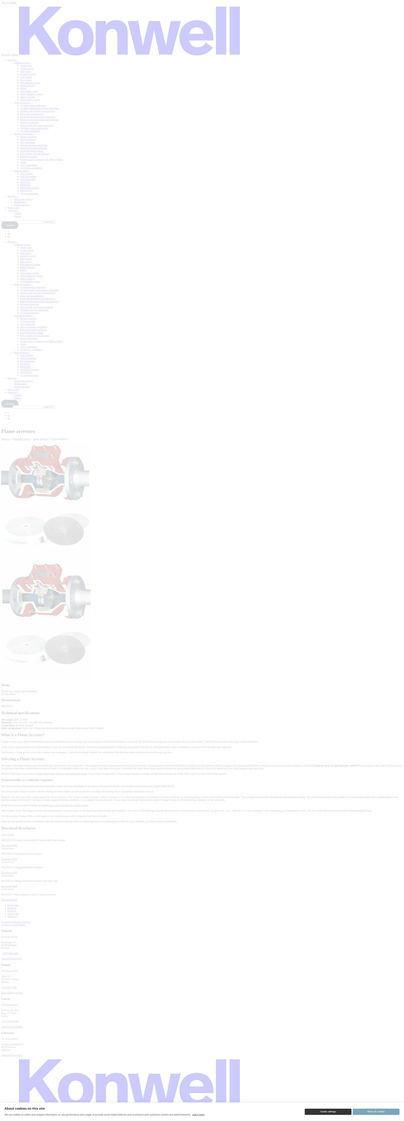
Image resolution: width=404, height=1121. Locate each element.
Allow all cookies (376, 1111)
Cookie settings (328, 1111)
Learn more (198, 1114)
